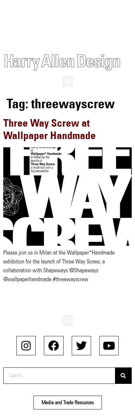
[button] (67, 81)
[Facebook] (53, 345)
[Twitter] (81, 345)
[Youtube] (109, 345)
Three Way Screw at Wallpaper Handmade (49, 129)
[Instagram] (26, 345)
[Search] (123, 376)
